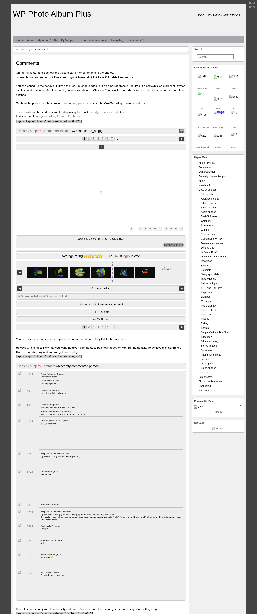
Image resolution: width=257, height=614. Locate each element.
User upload (207, 363)
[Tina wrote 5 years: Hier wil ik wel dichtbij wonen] (218, 77)
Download (206, 261)
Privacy (205, 319)
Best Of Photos (209, 216)
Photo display (208, 305)
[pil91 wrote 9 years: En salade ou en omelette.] (234, 113)
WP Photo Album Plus (52, 13)
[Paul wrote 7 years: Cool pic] (233, 96)
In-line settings (209, 283)
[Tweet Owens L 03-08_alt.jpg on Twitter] (30, 296)
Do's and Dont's (209, 252)
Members (204, 390)
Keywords (206, 292)
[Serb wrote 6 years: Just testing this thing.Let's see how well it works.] (218, 99)
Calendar (206, 221)
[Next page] (181, 139)
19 (150, 228)
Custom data (208, 234)
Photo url (206, 314)
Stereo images (209, 345)
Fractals (63, 131)
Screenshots (205, 377)
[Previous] (19, 288)
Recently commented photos (214, 176)
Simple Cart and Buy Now (215, 332)
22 (165, 228)
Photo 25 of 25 (101, 288)
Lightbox (205, 296)
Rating (204, 323)
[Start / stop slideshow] (101, 147)
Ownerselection (207, 171)
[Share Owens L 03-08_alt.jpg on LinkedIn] (56, 296)
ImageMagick (208, 278)
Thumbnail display (211, 354)
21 (160, 228)
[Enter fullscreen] (252, 5)
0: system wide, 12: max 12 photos (58, 116)
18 (144, 228)
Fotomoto (206, 270)
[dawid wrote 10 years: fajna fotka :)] (234, 134)
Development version (212, 243)
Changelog (116, 40)
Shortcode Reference (94, 40)
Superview (207, 350)
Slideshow (206, 337)
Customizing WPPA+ (212, 238)
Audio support (208, 212)
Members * (136, 40)
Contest (205, 229)
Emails (204, 265)
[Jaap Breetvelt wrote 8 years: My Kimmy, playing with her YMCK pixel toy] (202, 114)
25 (181, 228)
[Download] (173, 244)
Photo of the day (210, 310)
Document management (214, 256)
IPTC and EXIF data (211, 288)
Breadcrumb (205, 167)
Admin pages (208, 194)
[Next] (181, 288)
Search (205, 328)
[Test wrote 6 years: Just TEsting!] (202, 93)
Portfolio (205, 372)
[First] (19, 272)
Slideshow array (210, 341)
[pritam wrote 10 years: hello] (218, 135)
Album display (208, 207)
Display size (207, 247)
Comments (49, 131)
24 (176, 228)
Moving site (207, 301)
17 (139, 228)
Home (20, 40)
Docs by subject (64, 40)
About (30, 40)
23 (170, 228)
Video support (208, 368)
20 (155, 228)
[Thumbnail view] (181, 131)
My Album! (44, 40)
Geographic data (210, 274)
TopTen (205, 359)
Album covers (208, 203)
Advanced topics (210, 198)
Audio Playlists (207, 163)
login (126, 256)
